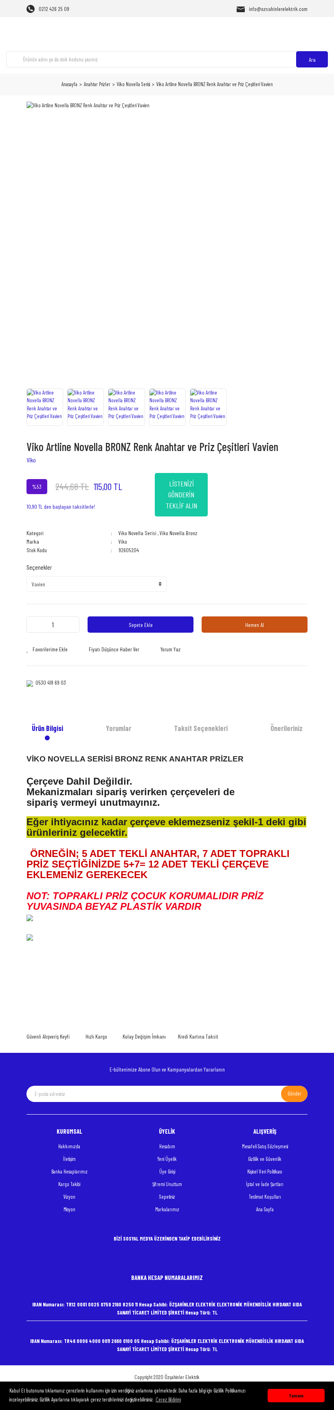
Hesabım (167, 1146)
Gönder (294, 1093)
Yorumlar (118, 728)
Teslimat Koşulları (265, 1196)
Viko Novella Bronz (178, 532)
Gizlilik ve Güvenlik (264, 1159)
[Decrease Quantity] (35, 624)
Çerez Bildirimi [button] (168, 1399)
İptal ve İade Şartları (264, 1184)
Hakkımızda (69, 1146)
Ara (312, 59)
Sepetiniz (167, 1196)
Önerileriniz (286, 728)
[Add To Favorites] (47, 649)
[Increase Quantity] (71, 624)
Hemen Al (254, 624)
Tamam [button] (296, 1395)
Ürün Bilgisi (47, 728)
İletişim (69, 1159)
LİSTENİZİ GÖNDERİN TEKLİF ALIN (181, 494)
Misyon (69, 1209)
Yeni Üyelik (167, 1159)
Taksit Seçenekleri (201, 728)
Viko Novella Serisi (137, 532)
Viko (31, 460)
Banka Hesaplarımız (69, 1171)
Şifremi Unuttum (167, 1184)
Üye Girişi (167, 1171)
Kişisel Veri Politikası (264, 1171)
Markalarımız (167, 1209)
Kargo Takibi (69, 1184)
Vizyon (69, 1196)
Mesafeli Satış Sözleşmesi (265, 1146)
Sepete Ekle (141, 624)
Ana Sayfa (265, 1209)
